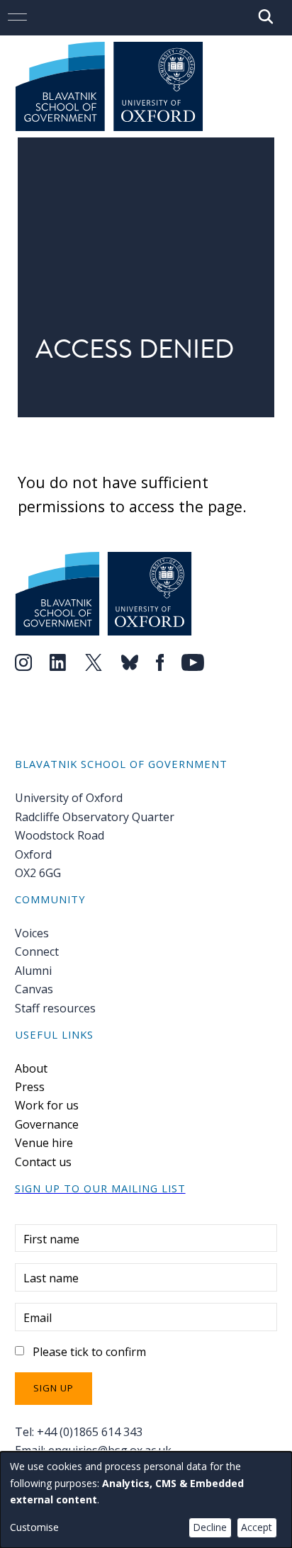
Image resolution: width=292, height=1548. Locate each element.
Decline (210, 1527)
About (31, 1068)
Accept (256, 1527)
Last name (51, 1278)
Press (30, 1087)
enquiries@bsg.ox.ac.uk (110, 1450)
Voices (32, 933)
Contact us (43, 1162)
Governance (47, 1124)
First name (51, 1239)
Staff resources (55, 1008)
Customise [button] (34, 1527)
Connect (37, 951)
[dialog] (146, 1500)
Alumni (33, 970)
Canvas (34, 989)
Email (37, 1318)
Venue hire (44, 1143)
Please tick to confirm (89, 1352)
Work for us (47, 1105)
